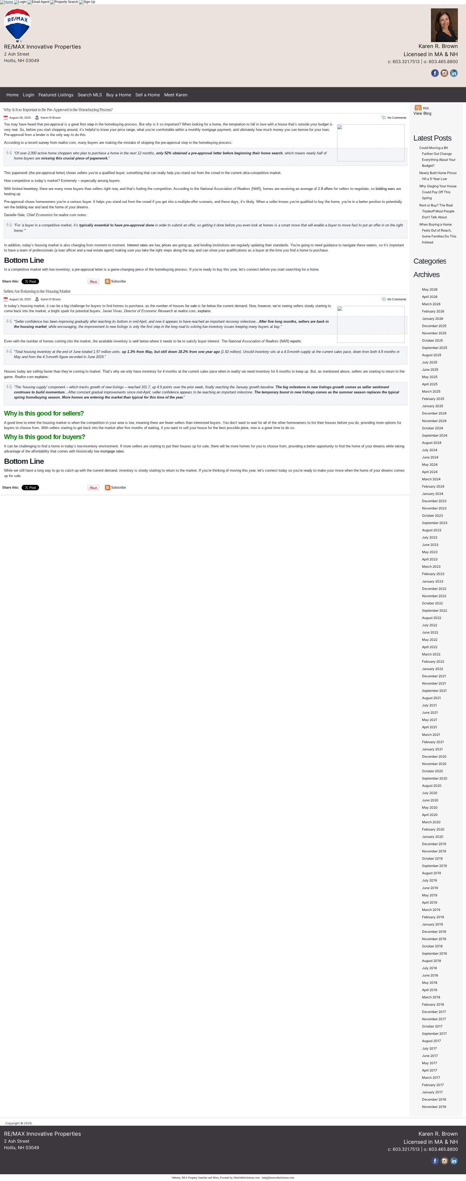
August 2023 (431, 530)
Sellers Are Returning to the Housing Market (37, 291)
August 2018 (431, 961)
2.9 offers (325, 189)
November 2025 (434, 333)
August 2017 (431, 1041)
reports (295, 341)
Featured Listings (56, 94)
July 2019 (429, 880)
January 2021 (432, 749)
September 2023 (434, 523)
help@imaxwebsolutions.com (278, 1177)
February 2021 (433, 742)
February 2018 (433, 1004)
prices (166, 245)
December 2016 (434, 1099)
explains (204, 311)
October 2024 (432, 428)
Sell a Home (147, 94)
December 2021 (434, 676)
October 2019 (432, 858)
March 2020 (431, 822)
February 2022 (433, 661)
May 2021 (429, 720)
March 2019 (431, 910)
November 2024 (434, 421)
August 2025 (431, 355)
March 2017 (431, 1078)
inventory (30, 189)
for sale (191, 306)
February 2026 (433, 311)
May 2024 (430, 464)
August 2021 (431, 698)
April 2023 (430, 559)
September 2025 (434, 348)
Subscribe (118, 281)
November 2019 (434, 851)
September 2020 (434, 778)
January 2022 (432, 669)
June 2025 (430, 369)
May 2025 (429, 377)
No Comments (397, 117)
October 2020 (432, 771)
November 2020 (434, 764)
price (244, 428)
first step (87, 124)
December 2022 (434, 589)
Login (28, 94)
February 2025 (433, 399)
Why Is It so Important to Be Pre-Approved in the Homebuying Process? (58, 109)
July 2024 (429, 450)
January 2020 (432, 837)
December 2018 (434, 932)
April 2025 (429, 384)
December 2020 (434, 756)
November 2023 (434, 508)
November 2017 (434, 1019)
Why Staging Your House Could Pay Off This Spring (438, 192)
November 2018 (434, 939)
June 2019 (430, 888)
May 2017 (429, 1063)
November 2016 (434, 1107)
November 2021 (434, 683)
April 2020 (430, 815)
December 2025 (434, 326)
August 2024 (431, 443)
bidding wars (385, 189)
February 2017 (433, 1085)
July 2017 (429, 1048)
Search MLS (90, 94)
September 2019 (434, 866)
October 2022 (432, 603)
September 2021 (434, 691)
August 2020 (431, 786)
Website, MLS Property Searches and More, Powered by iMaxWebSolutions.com (216, 1177)
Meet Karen (175, 94)
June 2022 (430, 632)
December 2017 (434, 1012)
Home (12, 94)
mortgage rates (112, 451)
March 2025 (431, 391)
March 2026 (431, 304)
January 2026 (432, 318)
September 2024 (434, 435)
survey (44, 143)
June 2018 (430, 975)
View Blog (422, 113)
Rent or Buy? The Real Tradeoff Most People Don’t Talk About (436, 211)
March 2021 (431, 735)
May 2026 (429, 289)
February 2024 (433, 486)
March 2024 (431, 479)
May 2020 (430, 807)
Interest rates (137, 245)
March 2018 (431, 997)
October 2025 (432, 340)
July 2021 (429, 705)
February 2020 (433, 829)
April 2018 (429, 990)
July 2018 (429, 968)
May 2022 (429, 640)
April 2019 (429, 902)
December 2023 (434, 501)
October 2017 (432, 1026)
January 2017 (432, 1092)
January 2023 (432, 581)
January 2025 (432, 406)
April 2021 (429, 727)
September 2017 (434, 1034)
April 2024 (430, 472)
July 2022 (429, 625)
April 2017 (429, 1070)
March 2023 (431, 566)
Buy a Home (118, 94)
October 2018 (432, 946)
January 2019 (432, 924)
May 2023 (430, 552)
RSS (426, 108)
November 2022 (434, 596)
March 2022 (431, 654)
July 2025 (429, 362)
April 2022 (429, 647)
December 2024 (434, 413)
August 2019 (431, 873)
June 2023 (430, 545)
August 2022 (431, 618)
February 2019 (433, 917)
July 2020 (429, 793)
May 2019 (429, 895)
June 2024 (430, 457)
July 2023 (429, 537)
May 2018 (429, 983)
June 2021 (430, 712)
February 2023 (433, 574)
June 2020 (430, 800)
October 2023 (432, 515)
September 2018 (434, 953)
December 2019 (434, 844)
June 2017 (430, 1056)
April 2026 (429, 297)
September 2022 (434, 610)
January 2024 (432, 494)
